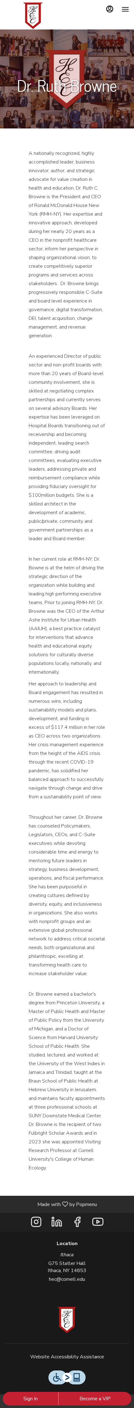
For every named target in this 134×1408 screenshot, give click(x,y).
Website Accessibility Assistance (67, 1356)
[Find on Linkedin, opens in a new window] (56, 1224)
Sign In (30, 1398)
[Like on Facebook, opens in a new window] (77, 1224)
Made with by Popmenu (51, 1204)
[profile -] (109, 9)
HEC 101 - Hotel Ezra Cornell (67, 1320)
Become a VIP (95, 1398)
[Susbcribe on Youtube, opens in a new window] (97, 1224)
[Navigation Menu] (125, 9)
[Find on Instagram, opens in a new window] (36, 1224)
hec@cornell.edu (67, 1279)
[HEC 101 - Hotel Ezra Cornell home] (33, 15)
